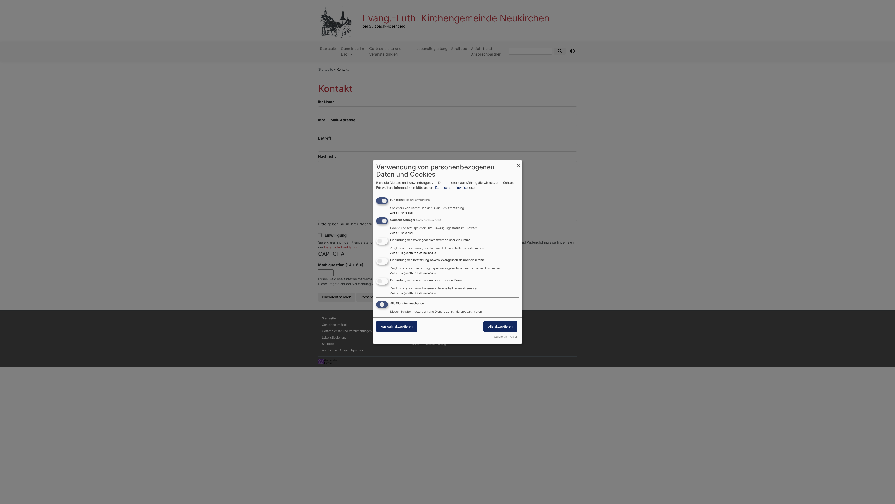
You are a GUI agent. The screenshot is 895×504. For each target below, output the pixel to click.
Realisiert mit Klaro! (505, 336)
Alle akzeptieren (500, 326)
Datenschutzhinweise (451, 187)
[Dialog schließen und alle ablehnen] (518, 163)
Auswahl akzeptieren (397, 326)
